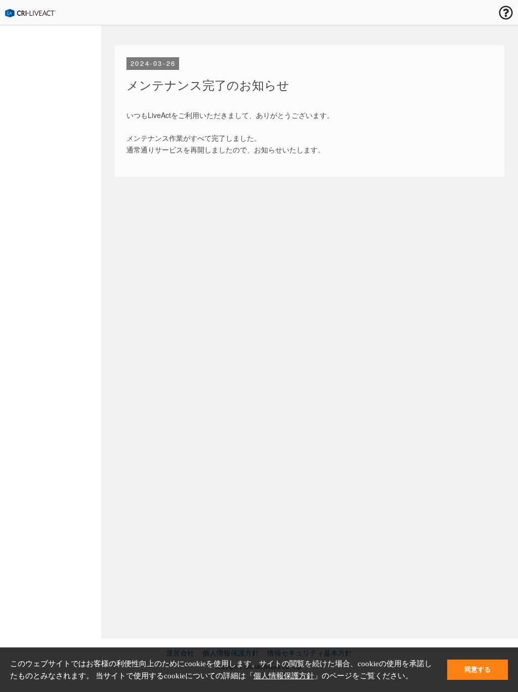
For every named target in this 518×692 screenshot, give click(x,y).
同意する (477, 669)
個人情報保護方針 (283, 676)
